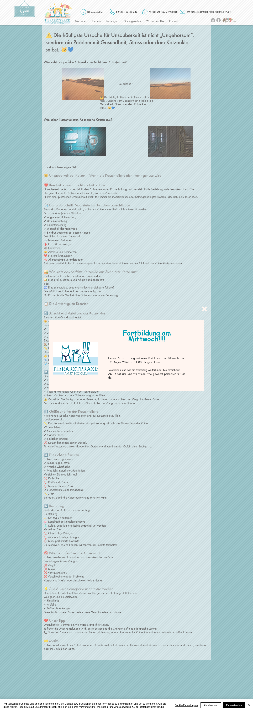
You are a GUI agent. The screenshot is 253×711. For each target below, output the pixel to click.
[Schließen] (249, 705)
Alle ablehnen (210, 705)
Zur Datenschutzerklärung (150, 706)
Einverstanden (234, 705)
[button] (204, 308)
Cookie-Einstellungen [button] (186, 705)
